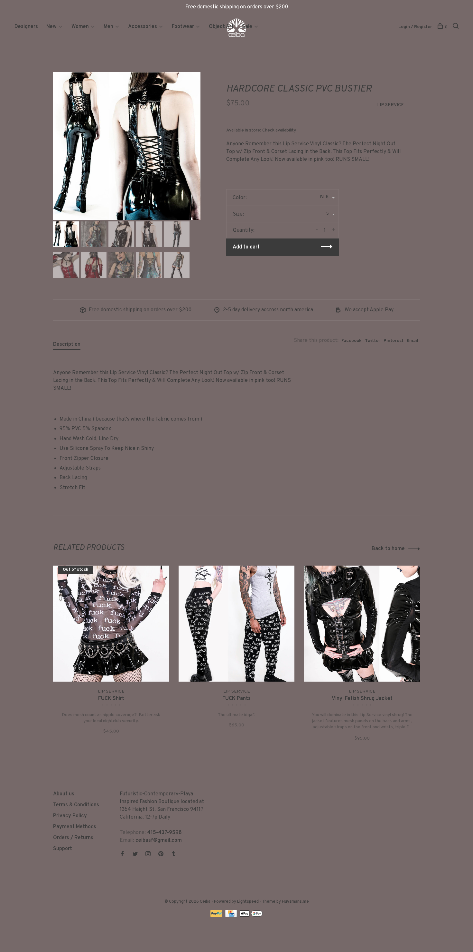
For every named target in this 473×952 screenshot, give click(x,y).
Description (66, 344)
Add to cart (246, 247)
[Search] (456, 27)
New (52, 27)
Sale (247, 27)
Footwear (183, 27)
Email (412, 341)
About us (63, 794)
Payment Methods (74, 827)
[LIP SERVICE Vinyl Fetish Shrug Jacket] (362, 624)
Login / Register (415, 27)
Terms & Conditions (76, 805)
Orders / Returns (73, 838)
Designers (26, 27)
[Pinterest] (160, 854)
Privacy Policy (70, 816)
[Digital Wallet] (251, 916)
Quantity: (244, 230)
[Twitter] (135, 854)
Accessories (142, 27)
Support (62, 849)
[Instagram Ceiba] (148, 854)
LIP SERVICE (390, 105)
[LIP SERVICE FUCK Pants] (236, 624)
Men (108, 27)
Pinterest (393, 341)
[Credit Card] (231, 916)
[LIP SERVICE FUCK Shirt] (111, 624)
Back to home (388, 549)
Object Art (221, 27)
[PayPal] (217, 916)
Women (80, 27)
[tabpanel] (126, 146)
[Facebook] (122, 854)
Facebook (351, 341)
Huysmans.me (295, 901)
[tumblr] (173, 854)
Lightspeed (248, 901)
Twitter (372, 341)
